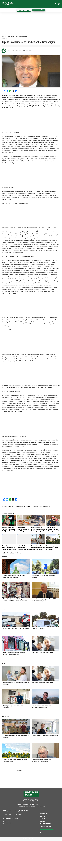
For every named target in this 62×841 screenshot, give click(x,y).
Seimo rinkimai (34, 506)
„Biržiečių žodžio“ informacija (14, 50)
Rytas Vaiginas (26, 506)
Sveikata (4, 663)
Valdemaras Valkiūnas (44, 506)
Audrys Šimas (10, 506)
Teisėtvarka (5, 610)
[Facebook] (40, 832)
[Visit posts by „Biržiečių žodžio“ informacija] (4, 50)
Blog (5, 36)
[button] (59, 4)
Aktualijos (4, 38)
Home (3, 36)
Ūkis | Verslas (5, 716)
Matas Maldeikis (19, 506)
